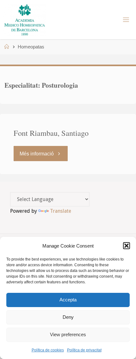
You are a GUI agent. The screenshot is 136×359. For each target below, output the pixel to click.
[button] (126, 245)
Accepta (68, 299)
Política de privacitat (84, 350)
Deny (68, 317)
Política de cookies (48, 350)
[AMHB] (24, 19)
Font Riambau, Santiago (51, 133)
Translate (60, 211)
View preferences (68, 334)
